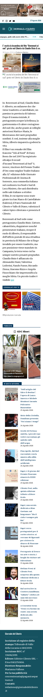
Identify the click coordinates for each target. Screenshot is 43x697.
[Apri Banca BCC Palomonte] (15, 356)
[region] (21, 356)
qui (12, 280)
